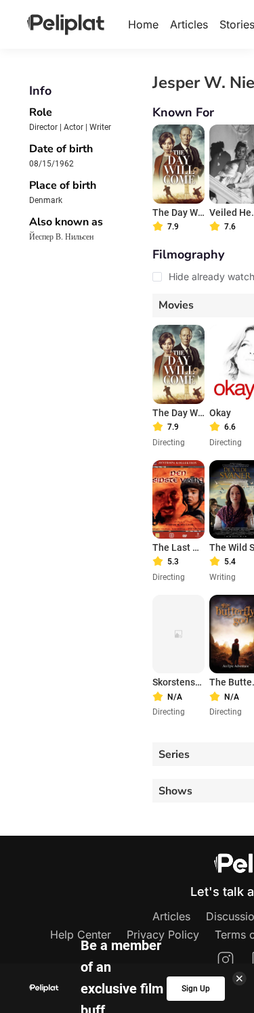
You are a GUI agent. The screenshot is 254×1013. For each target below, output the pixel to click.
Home (143, 24)
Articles (189, 24)
